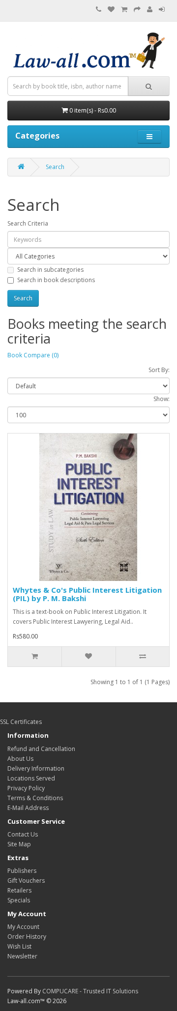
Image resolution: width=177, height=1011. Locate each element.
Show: (161, 399)
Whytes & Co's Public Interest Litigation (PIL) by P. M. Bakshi (87, 594)
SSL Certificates (21, 722)
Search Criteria (27, 223)
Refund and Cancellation (41, 749)
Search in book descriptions (56, 280)
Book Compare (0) (33, 355)
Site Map (19, 844)
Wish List (19, 946)
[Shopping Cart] (124, 9)
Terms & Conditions (35, 798)
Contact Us (22, 834)
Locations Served (31, 778)
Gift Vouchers (26, 880)
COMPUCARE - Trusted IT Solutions (90, 991)
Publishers (21, 871)
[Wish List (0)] (111, 9)
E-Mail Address (28, 808)
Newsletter (22, 956)
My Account (23, 927)
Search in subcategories (50, 269)
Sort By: (159, 370)
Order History (26, 936)
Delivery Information (35, 768)
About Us (20, 758)
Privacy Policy (26, 788)
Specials (18, 900)
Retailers (19, 890)
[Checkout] (137, 9)
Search (55, 167)
